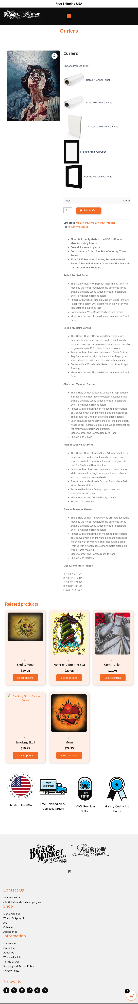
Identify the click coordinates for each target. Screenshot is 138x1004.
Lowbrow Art (87, 222)
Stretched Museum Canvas (102, 126)
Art (77, 222)
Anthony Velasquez (78, 226)
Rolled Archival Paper (98, 79)
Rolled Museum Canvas (98, 102)
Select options (25, 677)
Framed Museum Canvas (97, 176)
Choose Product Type (76, 65)
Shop (8, 906)
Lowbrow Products (105, 222)
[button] (54, 56)
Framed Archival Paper (93, 151)
